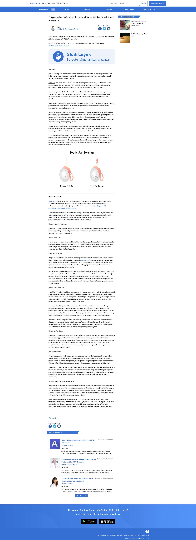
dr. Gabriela (68, 483)
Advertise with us (113, 535)
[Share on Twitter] (105, 29)
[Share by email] (109, 29)
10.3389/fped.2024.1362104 (58, 46)
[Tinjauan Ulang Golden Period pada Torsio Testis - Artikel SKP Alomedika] (55, 487)
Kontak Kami (144, 535)
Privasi (137, 535)
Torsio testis (52, 201)
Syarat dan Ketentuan (127, 535)
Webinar (87, 9)
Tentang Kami (101, 535)
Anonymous (69, 445)
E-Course (108, 9)
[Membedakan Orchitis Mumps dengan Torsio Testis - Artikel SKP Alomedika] (55, 467)
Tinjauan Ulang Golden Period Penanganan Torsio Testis (138, 23)
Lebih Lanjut (81, 496)
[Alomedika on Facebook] (113, 531)
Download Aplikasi (157, 3)
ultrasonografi (85, 260)
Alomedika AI (44, 9)
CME (67, 9)
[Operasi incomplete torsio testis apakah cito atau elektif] (55, 448)
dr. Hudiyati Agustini (71, 464)
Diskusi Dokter (129, 9)
